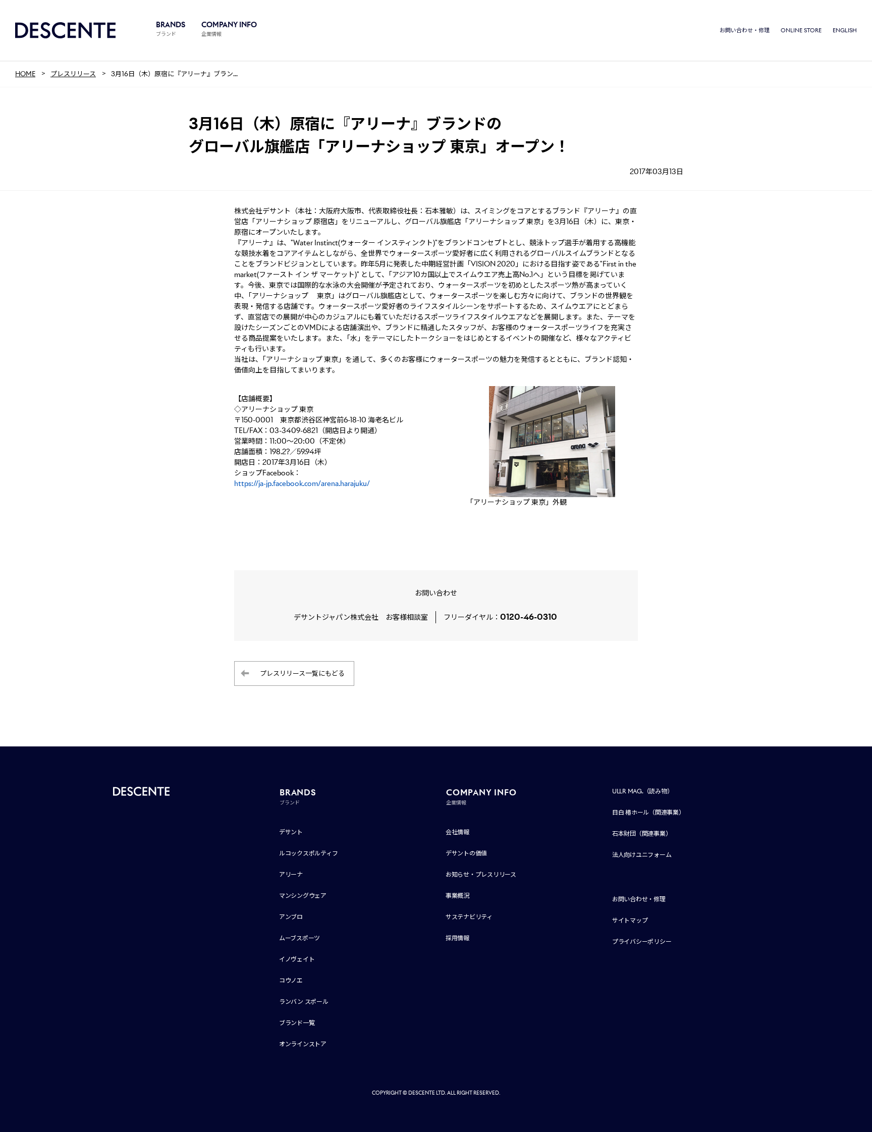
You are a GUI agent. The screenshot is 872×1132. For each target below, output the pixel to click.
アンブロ (291, 917)
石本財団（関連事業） (642, 833)
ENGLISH (845, 30)
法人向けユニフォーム (642, 854)
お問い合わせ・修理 (745, 30)
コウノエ (291, 980)
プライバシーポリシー (642, 941)
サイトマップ (630, 920)
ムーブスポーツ (299, 938)
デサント (291, 832)
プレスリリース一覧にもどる (302, 673)
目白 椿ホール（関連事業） (648, 812)
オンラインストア (302, 1044)
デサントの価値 (466, 853)
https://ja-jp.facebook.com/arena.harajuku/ (302, 483)
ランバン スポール (304, 1001)
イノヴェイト (297, 959)
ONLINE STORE (801, 30)
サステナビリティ (469, 917)
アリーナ (291, 874)
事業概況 (457, 895)
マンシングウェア (302, 895)
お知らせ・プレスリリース (481, 874)
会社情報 (457, 832)
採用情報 (457, 938)
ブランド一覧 (297, 1023)
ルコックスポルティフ (308, 853)
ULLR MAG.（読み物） (642, 791)
